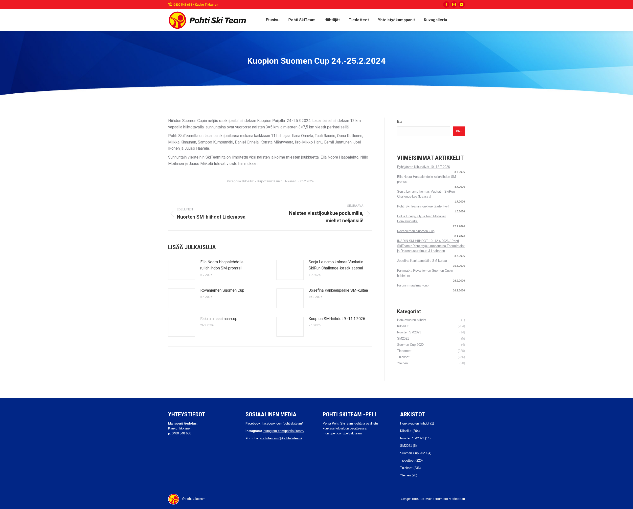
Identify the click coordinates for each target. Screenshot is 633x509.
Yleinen (405, 475)
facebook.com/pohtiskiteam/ (282, 423)
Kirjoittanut (276, 181)
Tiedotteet (407, 460)
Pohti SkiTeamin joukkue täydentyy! (423, 206)
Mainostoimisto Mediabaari (445, 499)
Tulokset (406, 468)
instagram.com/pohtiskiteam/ (283, 431)
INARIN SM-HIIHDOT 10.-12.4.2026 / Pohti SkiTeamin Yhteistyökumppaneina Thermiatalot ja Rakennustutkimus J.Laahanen (431, 246)
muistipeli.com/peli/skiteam (342, 433)
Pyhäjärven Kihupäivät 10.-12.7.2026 (423, 167)
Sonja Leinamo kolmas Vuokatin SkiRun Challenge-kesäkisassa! (336, 265)
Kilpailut (248, 181)
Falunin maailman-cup (218, 318)
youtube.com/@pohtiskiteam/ (281, 438)
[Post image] (181, 270)
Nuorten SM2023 (412, 438)
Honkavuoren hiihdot (414, 423)
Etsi (400, 121)
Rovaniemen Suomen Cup (222, 290)
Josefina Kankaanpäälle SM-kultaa (338, 290)
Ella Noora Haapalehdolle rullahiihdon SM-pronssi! (222, 265)
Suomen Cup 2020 (413, 453)
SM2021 (406, 446)
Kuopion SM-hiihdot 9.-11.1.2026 (337, 318)
